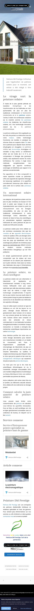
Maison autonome (24, 566)
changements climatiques (12, 359)
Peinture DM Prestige (10, 505)
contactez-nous (8, 516)
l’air (26, 142)
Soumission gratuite (14, 554)
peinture (22, 115)
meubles (6, 233)
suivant (8, 415)
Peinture (18, 45)
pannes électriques (21, 361)
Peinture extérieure (11, 569)
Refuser (15, 608)
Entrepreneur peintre (10, 566)
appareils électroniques (23, 233)
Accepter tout (6, 608)
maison (11, 138)
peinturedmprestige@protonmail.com (22, 592)
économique (16, 149)
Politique (12, 594)
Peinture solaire (23, 569)
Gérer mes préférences (25, 608)
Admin (26, 45)
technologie (11, 331)
